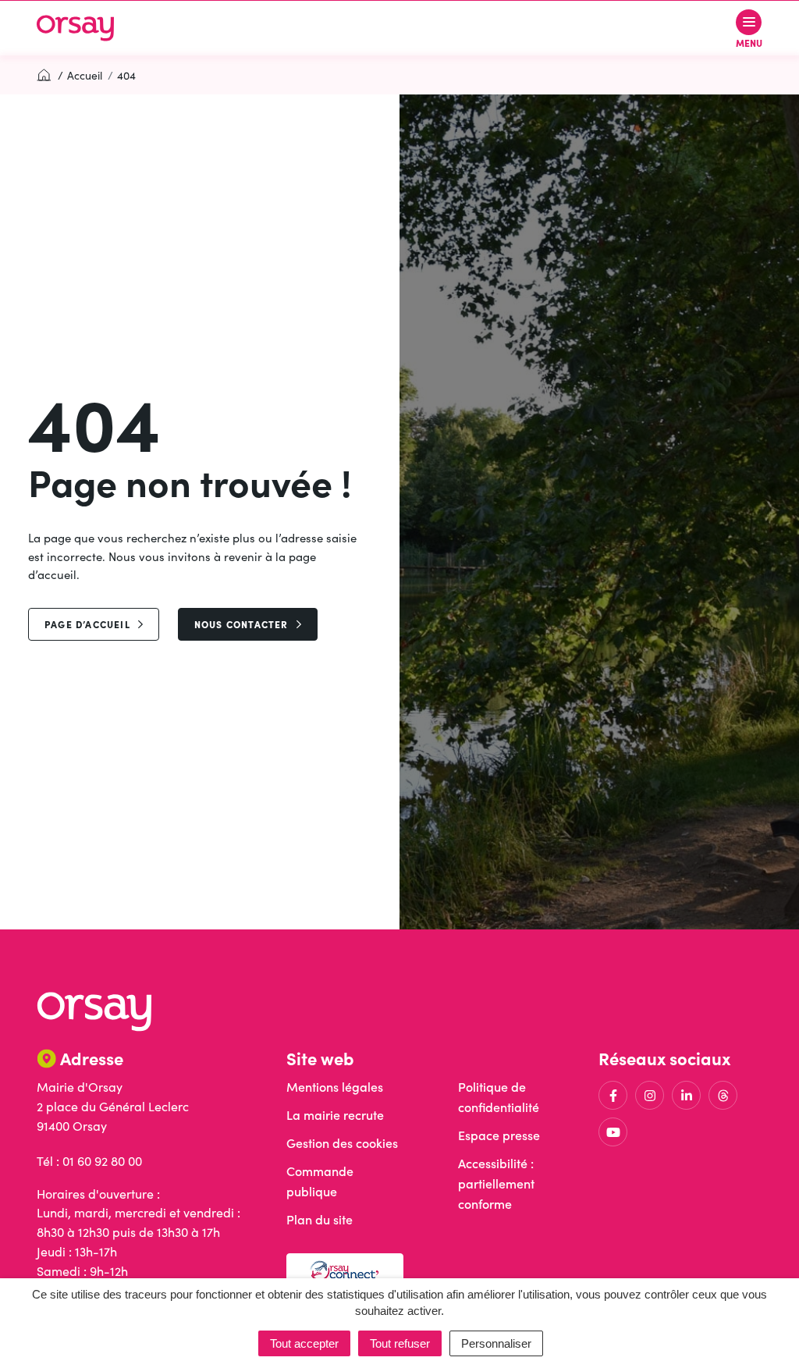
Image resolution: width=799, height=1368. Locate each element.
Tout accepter (304, 1343)
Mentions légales (334, 1086)
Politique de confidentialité (498, 1096)
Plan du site (319, 1219)
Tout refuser (400, 1343)
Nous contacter (241, 624)
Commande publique (319, 1181)
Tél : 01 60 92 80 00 (89, 1161)
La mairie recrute (335, 1115)
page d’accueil (87, 624)
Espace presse (499, 1135)
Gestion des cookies (342, 1143)
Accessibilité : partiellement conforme (496, 1183)
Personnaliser (496, 1343)
